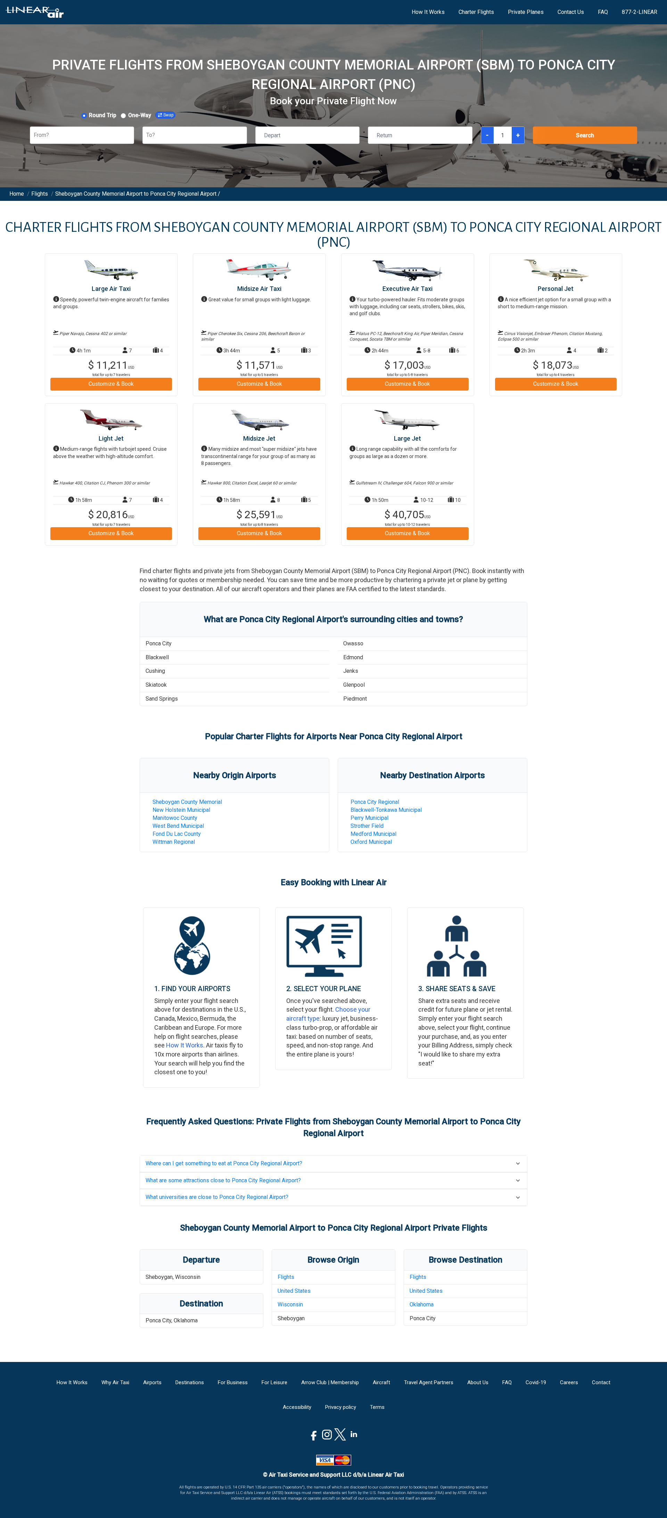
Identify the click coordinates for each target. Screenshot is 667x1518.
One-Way (139, 115)
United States (294, 1291)
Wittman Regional (174, 842)
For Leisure (274, 1382)
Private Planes (526, 12)
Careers (569, 1382)
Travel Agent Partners (428, 1382)
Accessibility (297, 1407)
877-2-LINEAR (639, 12)
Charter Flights (476, 12)
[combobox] (34, 135)
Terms (377, 1407)
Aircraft (381, 1382)
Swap (168, 115)
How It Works (428, 12)
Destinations (189, 1382)
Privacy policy (340, 1407)
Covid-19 (536, 1382)
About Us (477, 1382)
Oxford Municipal (371, 842)
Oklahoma (422, 1304)
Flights (286, 1277)
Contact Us (571, 12)
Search (585, 135)
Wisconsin (290, 1304)
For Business (233, 1382)
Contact (601, 1382)
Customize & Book (111, 384)
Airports (152, 1382)
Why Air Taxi (115, 1382)
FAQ (603, 12)
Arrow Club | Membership (330, 1382)
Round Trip (102, 115)
